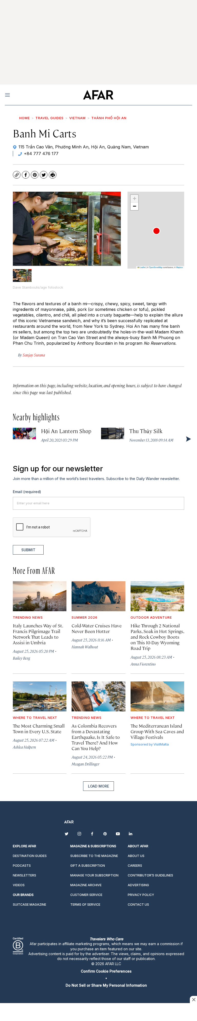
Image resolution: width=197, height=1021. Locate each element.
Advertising (138, 885)
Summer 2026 (84, 617)
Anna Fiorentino (143, 663)
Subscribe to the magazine (94, 856)
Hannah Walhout (85, 646)
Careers (135, 865)
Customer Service (86, 895)
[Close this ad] (193, 999)
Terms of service (85, 904)
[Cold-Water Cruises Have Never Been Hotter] (98, 596)
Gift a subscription (87, 865)
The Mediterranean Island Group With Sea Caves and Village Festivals (157, 731)
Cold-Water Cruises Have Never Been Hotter (97, 628)
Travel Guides (49, 118)
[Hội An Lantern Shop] (24, 433)
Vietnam (77, 118)
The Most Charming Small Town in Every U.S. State (39, 728)
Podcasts (22, 865)
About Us (136, 856)
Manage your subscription (94, 875)
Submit (28, 550)
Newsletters (24, 875)
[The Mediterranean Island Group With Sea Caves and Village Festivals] (157, 696)
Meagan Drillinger (85, 763)
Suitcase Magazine (29, 904)
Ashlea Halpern (24, 746)
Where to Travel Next (35, 718)
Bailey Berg (21, 658)
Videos (19, 885)
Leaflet (142, 267)
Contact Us (138, 904)
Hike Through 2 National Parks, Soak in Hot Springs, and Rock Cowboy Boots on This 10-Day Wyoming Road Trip (157, 636)
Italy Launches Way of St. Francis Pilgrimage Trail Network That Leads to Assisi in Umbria (38, 633)
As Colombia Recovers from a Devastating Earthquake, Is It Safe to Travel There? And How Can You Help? (96, 737)
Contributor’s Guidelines (150, 875)
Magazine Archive (86, 885)
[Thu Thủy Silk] (112, 433)
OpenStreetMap (155, 267)
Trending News (28, 617)
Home (24, 118)
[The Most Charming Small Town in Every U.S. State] (39, 696)
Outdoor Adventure (151, 617)
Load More (98, 786)
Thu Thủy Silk (145, 430)
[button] (156, 231)
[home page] (98, 94)
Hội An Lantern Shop (66, 430)
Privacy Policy (141, 895)
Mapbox (179, 267)
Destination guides (30, 856)
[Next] (188, 439)
